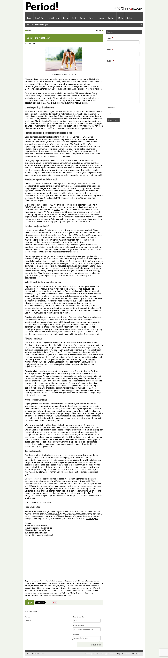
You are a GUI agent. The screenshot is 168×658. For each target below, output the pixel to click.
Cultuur (82, 18)
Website (76, 634)
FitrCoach (88, 583)
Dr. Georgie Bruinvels (77, 583)
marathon (51, 588)
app (60, 581)
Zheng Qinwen (57, 595)
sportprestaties (66, 590)
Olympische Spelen (78, 588)
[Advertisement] (64, 560)
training (42, 593)
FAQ (118, 654)
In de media (126, 654)
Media (120, 18)
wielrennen (48, 595)
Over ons (88, 654)
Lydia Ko (45, 588)
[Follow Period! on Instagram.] (122, 10)
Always (55, 581)
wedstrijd (39, 595)
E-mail (110, 49)
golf (57, 586)
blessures (95, 581)
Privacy (103, 654)
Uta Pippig (65, 593)
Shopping (100, 18)
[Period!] (41, 10)
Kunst (74, 18)
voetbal (85, 593)
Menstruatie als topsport (40, 25)
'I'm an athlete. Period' (37, 581)
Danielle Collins (63, 583)
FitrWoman (96, 583)
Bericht (110, 61)
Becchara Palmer (85, 581)
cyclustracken (52, 583)
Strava (75, 590)
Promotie (96, 654)
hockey (62, 586)
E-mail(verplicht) (78, 626)
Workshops (136, 654)
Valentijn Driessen (76, 593)
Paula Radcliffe (91, 588)
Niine (69, 588)
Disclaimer (111, 654)
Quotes (65, 18)
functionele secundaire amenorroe (43, 586)
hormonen (69, 586)
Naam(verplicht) (78, 617)
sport (59, 590)
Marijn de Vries (61, 588)
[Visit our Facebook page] (115, 10)
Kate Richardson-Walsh (82, 586)
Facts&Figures (53, 18)
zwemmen (67, 595)
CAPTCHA (111, 107)
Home (29, 18)
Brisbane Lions (30, 583)
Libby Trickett (36, 588)
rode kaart (47, 590)
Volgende (98, 30)
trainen (36, 593)
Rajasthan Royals (37, 590)
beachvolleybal (73, 581)
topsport (95, 590)
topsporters (29, 593)
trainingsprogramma (53, 593)
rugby (54, 590)
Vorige (29, 30)
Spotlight (111, 18)
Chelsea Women (41, 583)
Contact (129, 18)
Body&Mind (39, 18)
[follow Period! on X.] (119, 10)
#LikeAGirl (49, 581)
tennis (89, 590)
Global (91, 18)
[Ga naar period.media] (134, 10)
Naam (110, 38)
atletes (65, 581)
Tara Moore (82, 590)
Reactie (27, 617)
